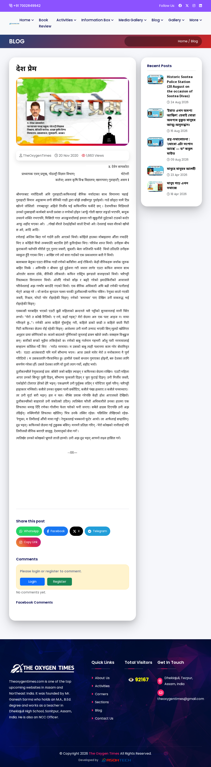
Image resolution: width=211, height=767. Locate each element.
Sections (101, 702)
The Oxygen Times (104, 753)
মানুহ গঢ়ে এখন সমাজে (177, 186)
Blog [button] (156, 20)
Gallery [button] (174, 20)
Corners (101, 694)
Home (183, 41)
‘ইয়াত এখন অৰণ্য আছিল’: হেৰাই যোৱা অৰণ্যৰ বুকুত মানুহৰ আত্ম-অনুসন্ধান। (181, 118)
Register (59, 581)
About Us (102, 678)
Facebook (58, 531)
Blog (98, 710)
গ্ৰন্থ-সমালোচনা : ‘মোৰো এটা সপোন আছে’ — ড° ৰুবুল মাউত (180, 146)
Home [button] (25, 20)
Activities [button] (64, 20)
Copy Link (31, 542)
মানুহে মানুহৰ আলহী (181, 169)
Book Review (45, 23)
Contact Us (103, 718)
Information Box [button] (95, 20)
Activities (102, 686)
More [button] (194, 20)
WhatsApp (31, 531)
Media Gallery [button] (131, 20)
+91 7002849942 (26, 5)
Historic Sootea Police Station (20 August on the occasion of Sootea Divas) (180, 87)
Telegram (100, 531)
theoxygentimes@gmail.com (180, 698)
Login (32, 581)
